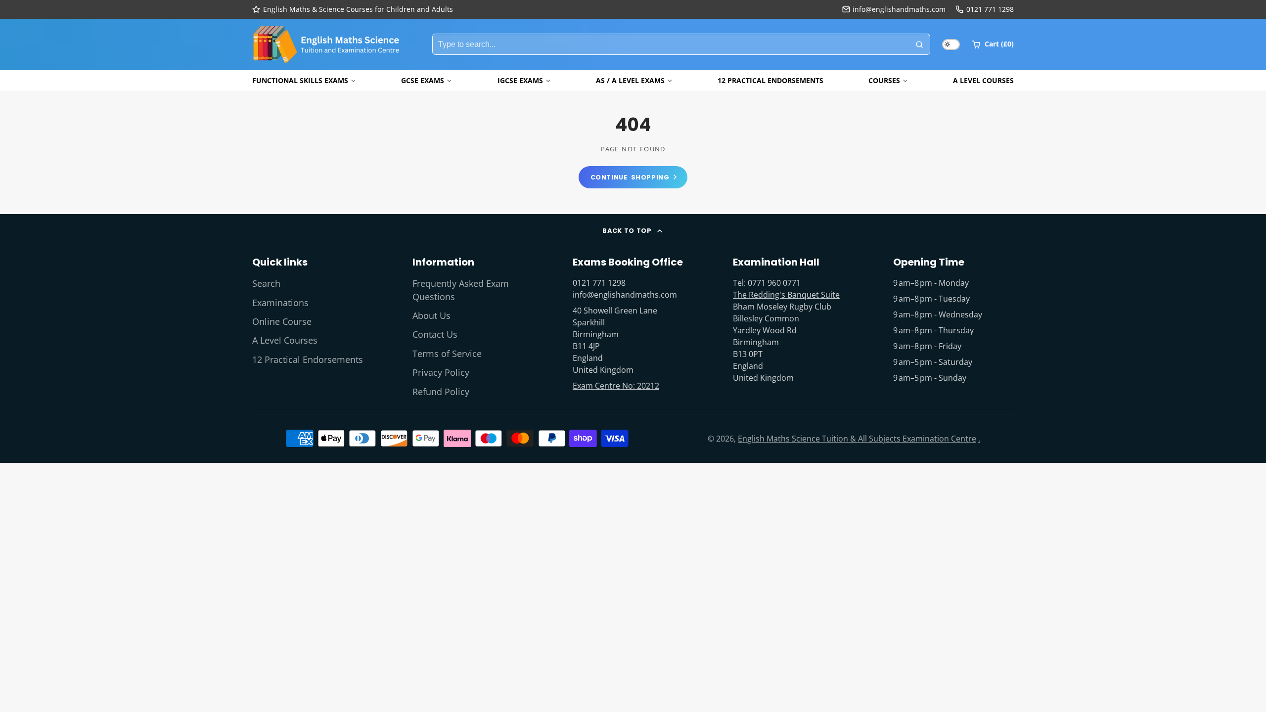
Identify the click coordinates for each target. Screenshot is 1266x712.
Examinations (280, 303)
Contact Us (434, 334)
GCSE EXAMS (422, 80)
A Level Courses (284, 340)
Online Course (282, 321)
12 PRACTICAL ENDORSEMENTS (770, 80)
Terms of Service (447, 353)
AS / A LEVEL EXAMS (630, 80)
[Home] (326, 44)
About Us (431, 315)
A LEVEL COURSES (983, 80)
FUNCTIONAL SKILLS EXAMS (300, 80)
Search (266, 283)
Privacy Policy (440, 372)
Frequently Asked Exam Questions (460, 289)
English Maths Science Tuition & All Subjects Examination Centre (857, 438)
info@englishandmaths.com (899, 9)
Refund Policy (440, 392)
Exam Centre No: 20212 (616, 385)
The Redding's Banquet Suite (786, 294)
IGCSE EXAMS (520, 80)
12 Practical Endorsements (307, 359)
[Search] (919, 44)
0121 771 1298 (990, 9)
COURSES (884, 80)
